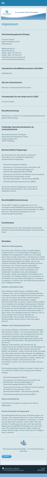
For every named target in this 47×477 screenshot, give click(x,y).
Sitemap (16, 468)
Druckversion (8, 468)
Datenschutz (6, 405)
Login (43, 468)
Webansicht (41, 470)
